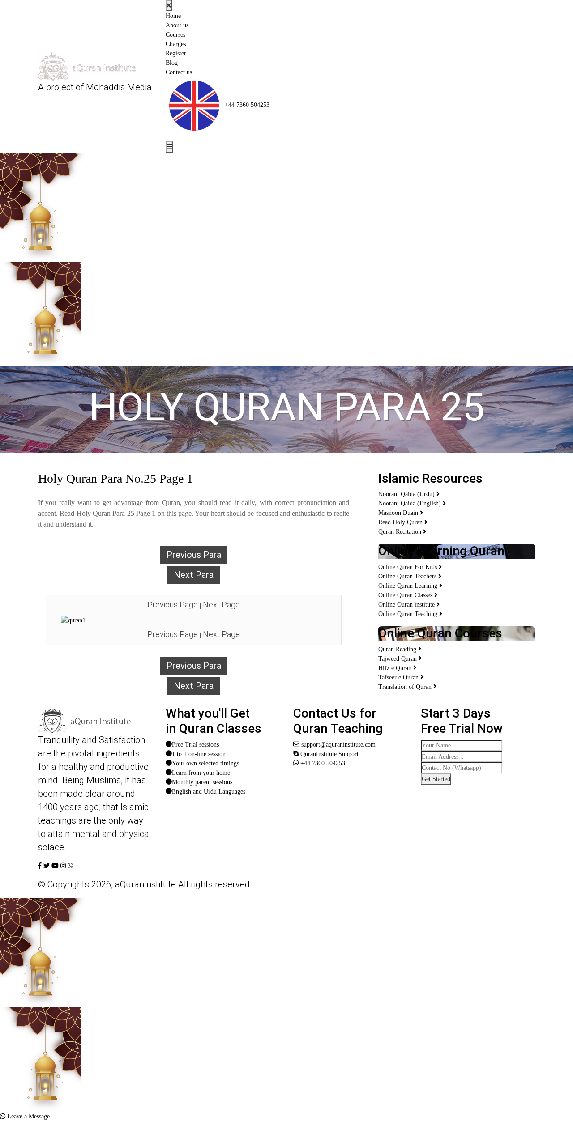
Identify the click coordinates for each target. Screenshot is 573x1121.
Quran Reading (398, 649)
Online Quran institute (407, 604)
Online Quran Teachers (408, 576)
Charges (176, 44)
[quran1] (73, 621)
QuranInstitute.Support (329, 754)
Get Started (436, 779)
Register (176, 53)
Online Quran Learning (408, 585)
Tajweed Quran (398, 658)
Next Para (194, 574)
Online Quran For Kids (408, 567)
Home (173, 16)
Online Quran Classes (406, 595)
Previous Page (172, 604)
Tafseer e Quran (399, 677)
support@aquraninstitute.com (337, 744)
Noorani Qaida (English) (410, 503)
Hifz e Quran (395, 668)
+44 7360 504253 (246, 105)
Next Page (221, 604)
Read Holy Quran (401, 522)
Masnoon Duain (399, 513)
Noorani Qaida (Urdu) (407, 494)
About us (177, 25)
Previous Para (194, 554)
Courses (175, 34)
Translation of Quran (405, 687)
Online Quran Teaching (408, 614)
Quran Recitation (400, 531)
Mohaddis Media (119, 87)
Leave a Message (27, 1116)
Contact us (179, 72)
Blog (172, 62)
